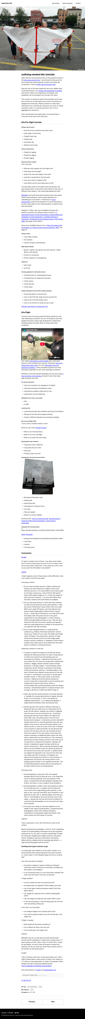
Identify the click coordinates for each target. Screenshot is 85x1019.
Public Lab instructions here (46, 84)
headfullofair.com (50, 970)
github (38, 970)
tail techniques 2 (54, 518)
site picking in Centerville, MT (38, 306)
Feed (17, 1012)
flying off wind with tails (40, 518)
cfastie (23, 572)
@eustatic (29, 534)
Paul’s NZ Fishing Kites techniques (33, 521)
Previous (32, 1002)
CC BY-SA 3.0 (26, 980)
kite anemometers (32, 986)
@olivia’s (24, 306)
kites (40, 986)
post (32, 989)
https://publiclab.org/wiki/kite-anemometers (36, 966)
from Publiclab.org (42, 975)
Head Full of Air (6, 3)
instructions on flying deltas (39, 361)
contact (78, 3)
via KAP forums (41, 428)
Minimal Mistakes (29, 1015)
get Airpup (55, 3)
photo (23, 534)
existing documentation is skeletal (50, 91)
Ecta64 (23, 557)
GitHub (11, 1012)
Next (53, 1002)
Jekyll (22, 1015)
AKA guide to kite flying (32, 80)
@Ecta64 (24, 195)
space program (67, 3)
